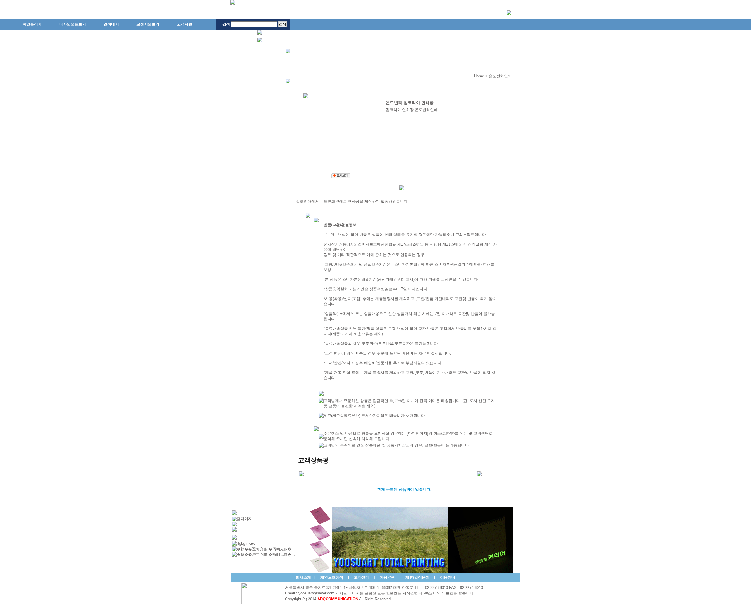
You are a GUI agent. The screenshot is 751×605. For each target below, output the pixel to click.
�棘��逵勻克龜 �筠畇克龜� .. (266, 549)
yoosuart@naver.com (316, 593)
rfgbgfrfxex (246, 543)
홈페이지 (244, 519)
